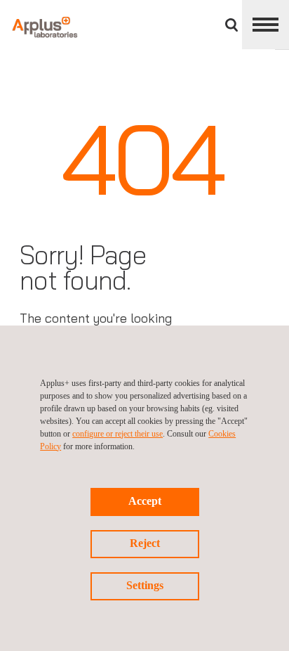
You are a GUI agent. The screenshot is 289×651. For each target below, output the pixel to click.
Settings (144, 585)
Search (231, 25)
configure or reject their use (117, 434)
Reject (145, 543)
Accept (144, 501)
